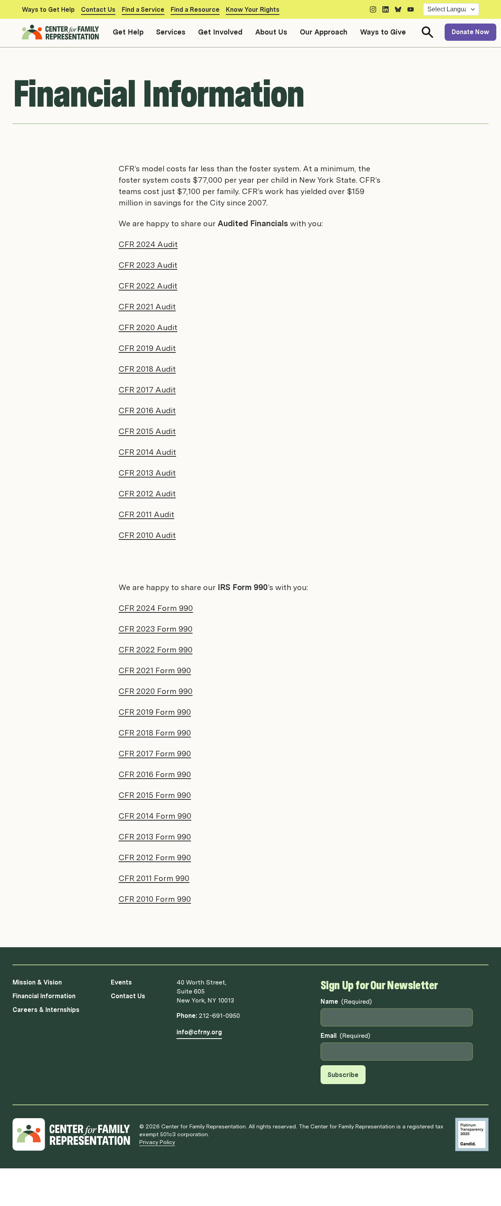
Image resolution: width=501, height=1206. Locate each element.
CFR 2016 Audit (147, 410)
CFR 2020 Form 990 (156, 691)
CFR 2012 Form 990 (155, 857)
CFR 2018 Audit (147, 369)
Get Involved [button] (220, 32)
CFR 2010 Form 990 (155, 899)
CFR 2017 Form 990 (155, 753)
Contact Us (98, 9)
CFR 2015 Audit (147, 431)
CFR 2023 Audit (148, 265)
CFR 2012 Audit (147, 493)
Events (121, 982)
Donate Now (470, 32)
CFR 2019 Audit (147, 348)
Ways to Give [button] (383, 32)
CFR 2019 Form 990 (155, 712)
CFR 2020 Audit (148, 327)
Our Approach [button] (324, 32)
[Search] (427, 32)
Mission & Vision (37, 982)
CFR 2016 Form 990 (155, 774)
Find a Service (143, 9)
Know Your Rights (252, 9)
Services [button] (171, 32)
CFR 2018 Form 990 (155, 732)
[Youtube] (410, 9)
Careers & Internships (46, 1009)
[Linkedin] (385, 9)
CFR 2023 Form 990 (156, 629)
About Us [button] (271, 32)
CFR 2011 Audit (146, 514)
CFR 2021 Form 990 (155, 670)
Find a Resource (195, 9)
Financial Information (44, 996)
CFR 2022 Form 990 (156, 649)
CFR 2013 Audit (147, 473)
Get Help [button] (128, 32)
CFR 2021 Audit (147, 306)
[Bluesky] (398, 9)
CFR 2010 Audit (147, 535)
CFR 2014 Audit (147, 452)
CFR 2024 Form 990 (156, 608)
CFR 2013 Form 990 (155, 836)
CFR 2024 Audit (148, 244)
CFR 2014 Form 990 (155, 816)
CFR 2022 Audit (148, 286)
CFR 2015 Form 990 (155, 795)
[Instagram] (373, 9)
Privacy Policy (157, 1142)
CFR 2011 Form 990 (154, 878)
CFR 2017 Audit (147, 389)
